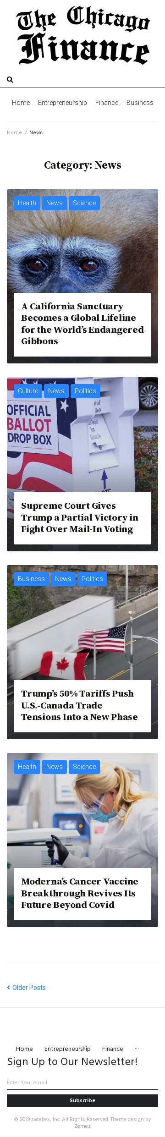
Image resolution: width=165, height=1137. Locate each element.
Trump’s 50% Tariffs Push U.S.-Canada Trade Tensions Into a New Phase (79, 705)
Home (14, 133)
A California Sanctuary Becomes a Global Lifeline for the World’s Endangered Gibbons (82, 323)
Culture (28, 391)
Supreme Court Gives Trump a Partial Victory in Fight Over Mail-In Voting (79, 517)
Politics (85, 391)
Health (27, 203)
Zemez (82, 1126)
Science (84, 203)
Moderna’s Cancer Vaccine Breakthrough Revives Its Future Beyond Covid (79, 892)
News (54, 203)
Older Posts (26, 987)
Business (31, 578)
